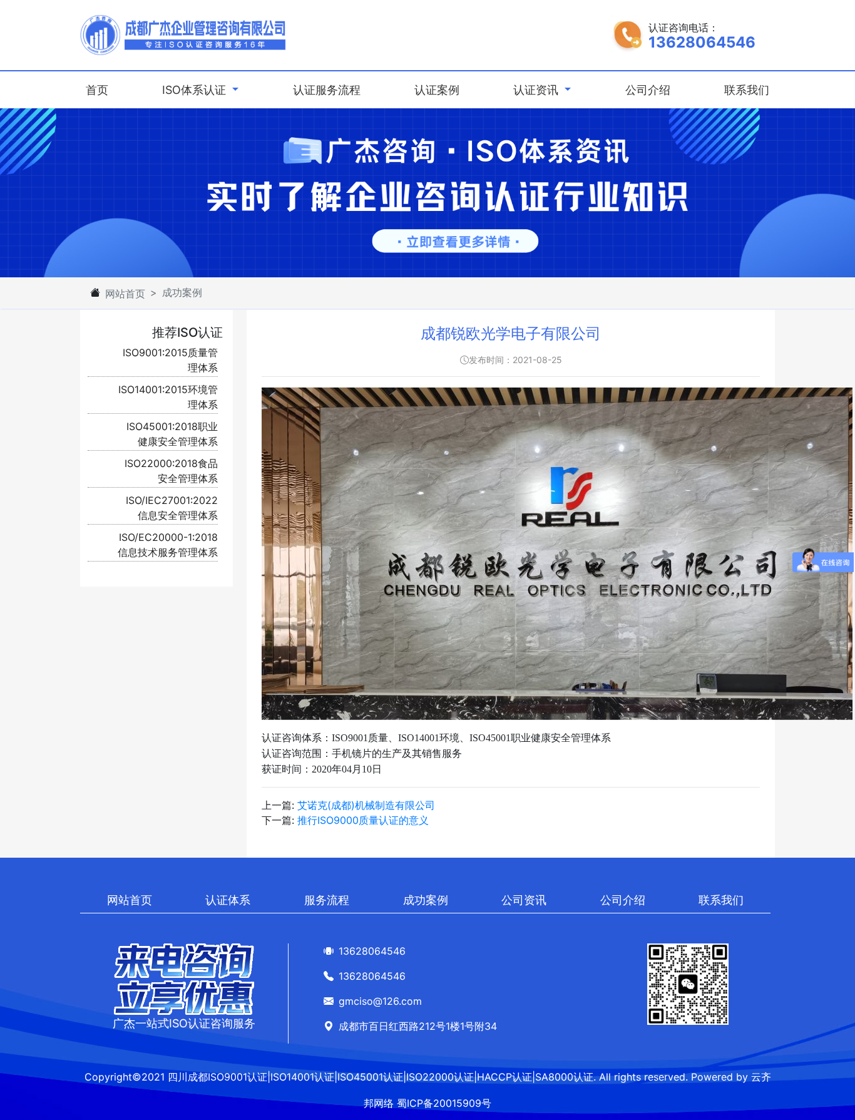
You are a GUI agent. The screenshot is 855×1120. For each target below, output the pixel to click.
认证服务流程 (327, 89)
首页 (99, 89)
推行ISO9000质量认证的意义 (363, 820)
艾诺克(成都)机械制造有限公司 (366, 805)
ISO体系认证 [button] (195, 89)
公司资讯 (523, 900)
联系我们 (746, 89)
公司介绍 (647, 89)
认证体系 (227, 900)
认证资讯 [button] (537, 89)
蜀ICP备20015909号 (444, 1103)
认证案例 (436, 89)
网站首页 (125, 293)
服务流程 (326, 900)
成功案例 (425, 900)
